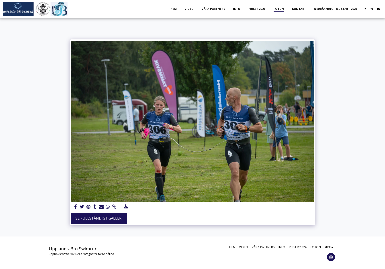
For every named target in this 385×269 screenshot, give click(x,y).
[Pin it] (88, 206)
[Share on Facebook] (75, 206)
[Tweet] (82, 206)
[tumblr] (94, 206)
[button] (365, 8)
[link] (114, 206)
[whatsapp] (107, 206)
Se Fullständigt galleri (99, 218)
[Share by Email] (101, 206)
